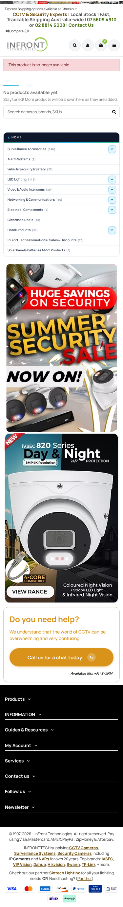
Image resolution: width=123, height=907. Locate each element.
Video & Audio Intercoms (30, 189)
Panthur (84, 878)
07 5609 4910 (101, 19)
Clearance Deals (24, 220)
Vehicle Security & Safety (30, 169)
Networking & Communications (35, 199)
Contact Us (81, 25)
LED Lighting (22, 179)
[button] (112, 149)
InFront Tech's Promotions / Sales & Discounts (46, 240)
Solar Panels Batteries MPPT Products (39, 250)
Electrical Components (28, 210)
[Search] (114, 111)
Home (16, 137)
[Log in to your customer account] (87, 45)
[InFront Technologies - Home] (26, 44)
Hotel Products (23, 230)
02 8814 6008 (50, 25)
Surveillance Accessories (31, 149)
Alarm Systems (22, 159)
